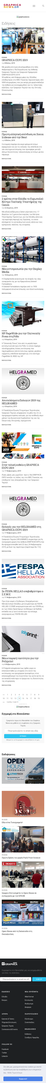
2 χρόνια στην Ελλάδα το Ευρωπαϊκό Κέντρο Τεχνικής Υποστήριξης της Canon (22, 201)
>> (3, 702)
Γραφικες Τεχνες (8, 1026)
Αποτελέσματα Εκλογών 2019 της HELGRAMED (21, 402)
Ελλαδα (4, 57)
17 (31, 698)
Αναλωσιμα (29, 1004)
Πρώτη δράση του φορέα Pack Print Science (21, 857)
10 (3, 698)
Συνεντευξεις (29, 1022)
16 (27, 698)
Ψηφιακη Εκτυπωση (9, 1022)
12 (11, 698)
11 (7, 698)
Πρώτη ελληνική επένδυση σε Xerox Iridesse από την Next (23, 136)
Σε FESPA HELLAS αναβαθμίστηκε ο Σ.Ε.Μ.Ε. (22, 593)
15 (23, 698)
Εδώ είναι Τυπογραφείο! (12, 822)
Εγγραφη (23, 736)
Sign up (39, 979)
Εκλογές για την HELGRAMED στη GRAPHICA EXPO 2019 (21, 528)
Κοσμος (4, 1000)
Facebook (5, 1049)
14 (19, 698)
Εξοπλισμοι (29, 1019)
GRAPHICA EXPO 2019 (14, 60)
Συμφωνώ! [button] (23, 1079)
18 (35, 698)
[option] (23, 41)
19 (39, 698)
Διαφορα (28, 1007)
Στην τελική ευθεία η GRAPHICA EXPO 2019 (20, 466)
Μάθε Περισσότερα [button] (14, 1073)
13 (15, 698)
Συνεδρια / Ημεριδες (32, 1037)
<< (3, 695)
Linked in (5, 1056)
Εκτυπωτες (29, 1000)
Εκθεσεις (28, 1034)
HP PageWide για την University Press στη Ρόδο (21, 335)
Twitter (4, 1053)
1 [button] (42, 653)
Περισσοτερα (6, 94)
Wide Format (29, 997)
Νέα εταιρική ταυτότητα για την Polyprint (20, 659)
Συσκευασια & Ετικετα (9, 1029)
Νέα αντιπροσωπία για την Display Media (22, 270)
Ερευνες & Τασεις (8, 1019)
